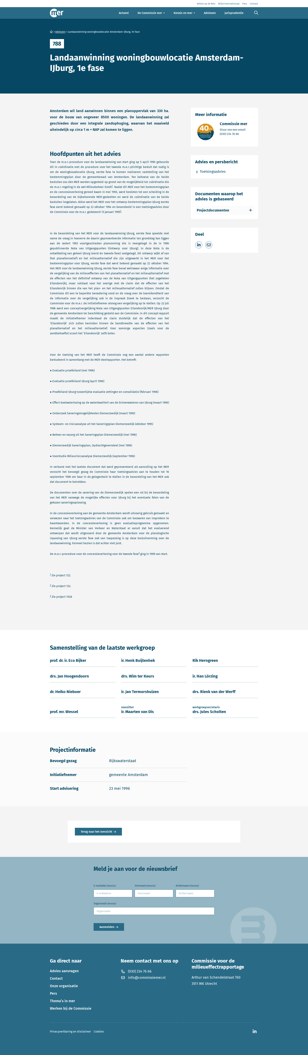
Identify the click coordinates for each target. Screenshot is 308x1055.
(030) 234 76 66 (233, 134)
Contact (56, 978)
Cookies (99, 1031)
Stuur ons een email (233, 129)
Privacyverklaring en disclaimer (70, 1031)
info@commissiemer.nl (147, 977)
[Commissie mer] (56, 13)
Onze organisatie (64, 986)
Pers (53, 993)
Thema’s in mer (62, 1001)
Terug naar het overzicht (96, 831)
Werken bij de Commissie (70, 1008)
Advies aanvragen (64, 971)
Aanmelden (106, 927)
